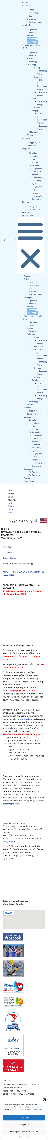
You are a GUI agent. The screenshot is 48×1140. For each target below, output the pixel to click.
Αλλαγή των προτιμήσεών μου (24, 1131)
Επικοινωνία (27, 216)
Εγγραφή (26, 149)
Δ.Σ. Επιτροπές (31, 17)
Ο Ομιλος (26, 5)
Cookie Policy (24, 1137)
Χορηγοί (11, 500)
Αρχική (25, 2)
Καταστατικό (35, 13)
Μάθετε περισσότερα (35, 1109)
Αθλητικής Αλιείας (32, 133)
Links (10, 496)
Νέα (10, 490)
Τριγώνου (33, 30)
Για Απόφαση (34, 210)
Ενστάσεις (27, 202)
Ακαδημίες (27, 25)
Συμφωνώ (24, 1117)
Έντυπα (25, 212)
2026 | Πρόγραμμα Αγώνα (42, 84)
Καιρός (11, 493)
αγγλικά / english (23, 520)
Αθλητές (26, 138)
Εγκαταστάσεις (35, 22)
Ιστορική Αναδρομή (42, 72)
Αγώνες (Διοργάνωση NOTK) (32, 317)
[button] (44, 1099)
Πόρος (37, 68)
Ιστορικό (33, 10)
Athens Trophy (36, 109)
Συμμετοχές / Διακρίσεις (34, 144)
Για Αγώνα (33, 206)
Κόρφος (37, 98)
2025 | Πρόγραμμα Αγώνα (42, 118)
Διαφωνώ (24, 1124)
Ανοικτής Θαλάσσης (32, 40)
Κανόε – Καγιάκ (31, 34)
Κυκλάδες (38, 77)
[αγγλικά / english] (43, 520)
